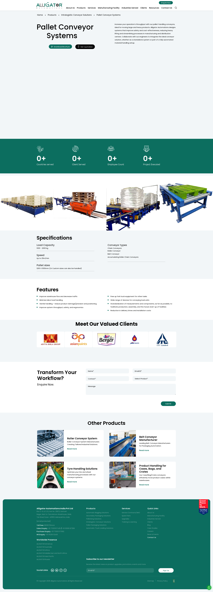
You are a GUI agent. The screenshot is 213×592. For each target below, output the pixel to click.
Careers (150, 531)
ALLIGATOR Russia (43, 559)
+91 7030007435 (54, 528)
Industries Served (130, 8)
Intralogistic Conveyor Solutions (76, 15)
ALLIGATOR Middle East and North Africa (52, 553)
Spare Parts (126, 516)
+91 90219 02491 (52, 534)
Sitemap (150, 581)
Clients (143, 8)
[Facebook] (61, 570)
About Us (70, 8)
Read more (72, 449)
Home (40, 15)
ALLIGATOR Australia (44, 547)
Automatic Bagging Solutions (97, 513)
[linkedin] (52, 570)
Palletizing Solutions (93, 519)
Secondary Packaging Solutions (98, 516)
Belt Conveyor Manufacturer (148, 438)
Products (81, 8)
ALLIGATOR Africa (43, 550)
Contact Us (166, 8)
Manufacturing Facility (108, 8)
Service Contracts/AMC (131, 513)
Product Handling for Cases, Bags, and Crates (152, 468)
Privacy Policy (162, 581)
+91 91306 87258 (68, 528)
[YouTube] (56, 570)
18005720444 (49, 525)
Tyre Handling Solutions (82, 468)
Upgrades (125, 519)
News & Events (153, 534)
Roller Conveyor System (82, 438)
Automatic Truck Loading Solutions (99, 528)
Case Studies (152, 528)
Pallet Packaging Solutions (96, 525)
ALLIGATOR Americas (44, 544)
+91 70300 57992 (58, 531)
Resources (154, 8)
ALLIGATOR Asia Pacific (45, 556)
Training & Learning (129, 522)
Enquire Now (166, 3)
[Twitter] (65, 570)
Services (92, 8)
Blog (149, 525)
